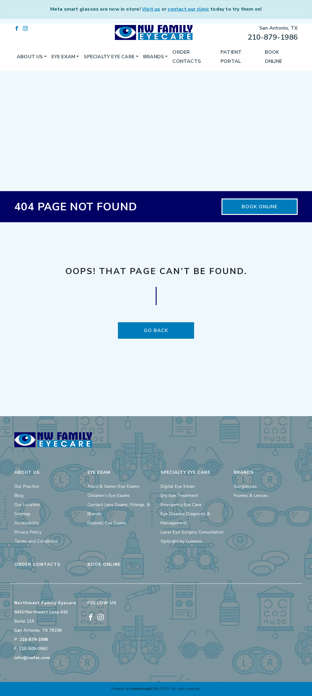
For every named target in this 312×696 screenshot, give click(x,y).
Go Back (156, 330)
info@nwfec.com (32, 658)
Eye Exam (63, 56)
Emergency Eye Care (181, 505)
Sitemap (22, 514)
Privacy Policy (27, 532)
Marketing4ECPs (144, 689)
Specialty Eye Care (109, 56)
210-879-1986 (273, 37)
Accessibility (26, 523)
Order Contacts (186, 57)
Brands (153, 56)
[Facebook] (16, 28)
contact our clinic (188, 9)
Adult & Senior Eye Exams (113, 486)
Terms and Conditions (36, 541)
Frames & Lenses (251, 495)
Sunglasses (245, 486)
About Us (30, 56)
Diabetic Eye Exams (106, 523)
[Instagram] (25, 28)
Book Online (273, 57)
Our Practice (26, 486)
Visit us (151, 9)
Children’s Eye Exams (108, 495)
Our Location (27, 505)
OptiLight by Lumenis (181, 541)
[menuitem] (31, 57)
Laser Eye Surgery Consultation (192, 532)
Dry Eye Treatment (179, 495)
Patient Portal (231, 57)
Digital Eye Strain (178, 486)
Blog (18, 495)
